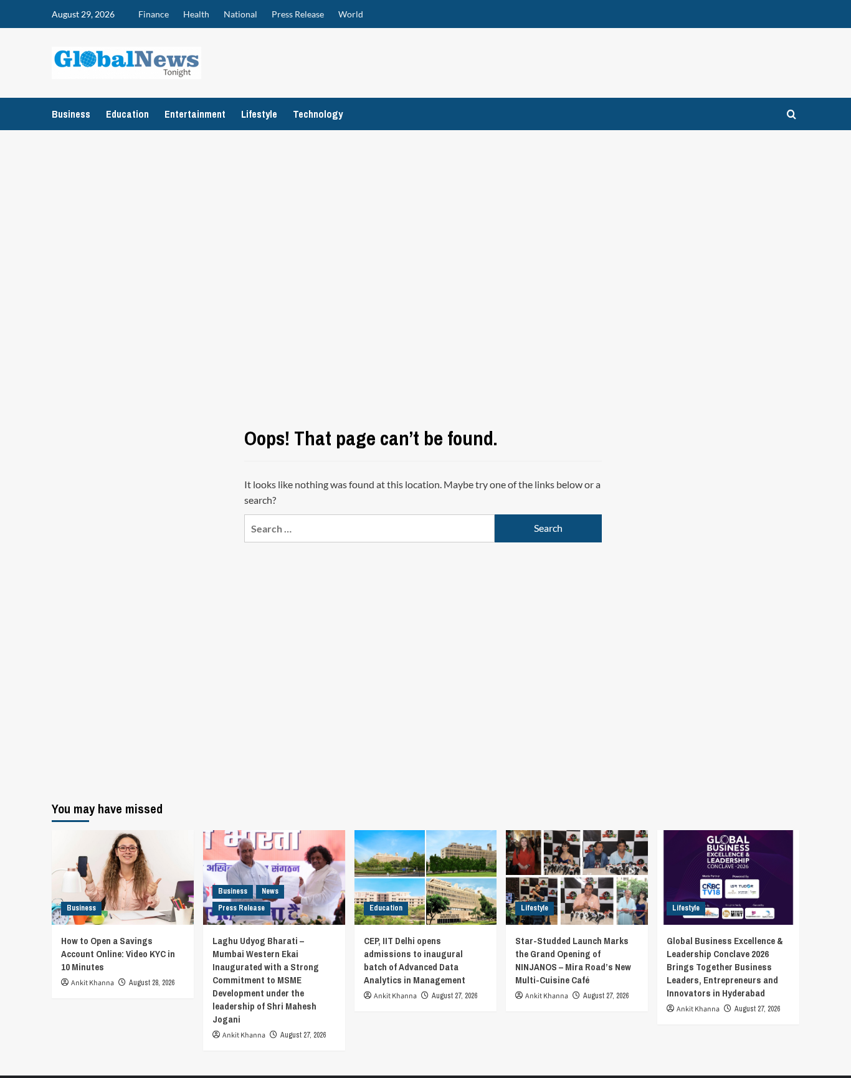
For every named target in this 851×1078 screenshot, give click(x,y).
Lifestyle (259, 114)
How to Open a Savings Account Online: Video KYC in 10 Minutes (118, 953)
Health (196, 14)
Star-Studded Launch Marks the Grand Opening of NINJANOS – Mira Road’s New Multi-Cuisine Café (573, 960)
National (240, 14)
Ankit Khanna (92, 983)
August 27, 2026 (303, 1035)
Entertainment (195, 114)
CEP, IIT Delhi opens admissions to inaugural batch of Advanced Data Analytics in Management (414, 960)
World (350, 14)
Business (71, 114)
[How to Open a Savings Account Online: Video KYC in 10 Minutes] (123, 877)
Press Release (298, 14)
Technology (318, 114)
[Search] (791, 114)
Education (127, 114)
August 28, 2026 (151, 983)
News (270, 891)
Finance (153, 14)
